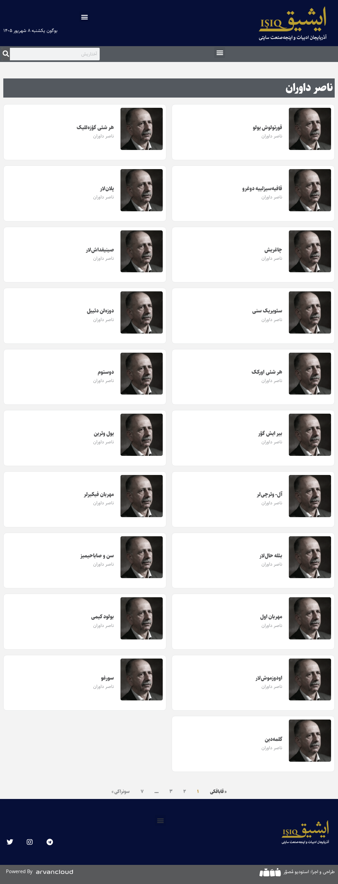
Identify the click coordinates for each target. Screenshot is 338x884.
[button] (84, 16)
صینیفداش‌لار (100, 250)
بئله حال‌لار (271, 556)
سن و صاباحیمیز (97, 556)
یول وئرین (104, 433)
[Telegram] (49, 842)
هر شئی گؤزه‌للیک (95, 128)
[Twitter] (10, 842)
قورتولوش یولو (268, 128)
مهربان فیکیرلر (99, 494)
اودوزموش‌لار (268, 678)
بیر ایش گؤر (270, 433)
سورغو (107, 678)
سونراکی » (121, 791)
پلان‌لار (107, 189)
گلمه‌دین (273, 739)
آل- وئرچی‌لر (270, 494)
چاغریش (273, 250)
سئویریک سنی (267, 311)
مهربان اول (271, 617)
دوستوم (106, 372)
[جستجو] (6, 54)
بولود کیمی (102, 617)
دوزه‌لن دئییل (100, 311)
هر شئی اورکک (267, 372)
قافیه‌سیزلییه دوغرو (262, 189)
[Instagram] (29, 842)
